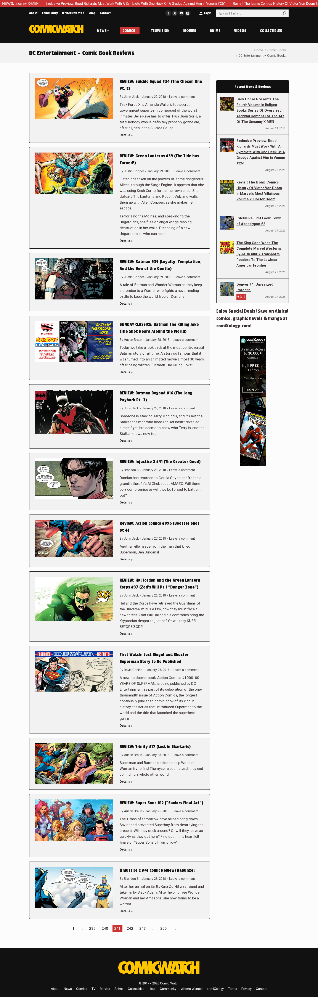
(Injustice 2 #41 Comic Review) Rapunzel (157, 870)
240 (105, 928)
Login (207, 13)
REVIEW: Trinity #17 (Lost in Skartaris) (155, 746)
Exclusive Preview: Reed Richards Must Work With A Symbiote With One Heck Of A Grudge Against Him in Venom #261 (260, 152)
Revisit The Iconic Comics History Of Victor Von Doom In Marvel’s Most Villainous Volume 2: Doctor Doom (259, 190)
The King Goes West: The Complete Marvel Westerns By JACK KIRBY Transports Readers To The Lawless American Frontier (259, 254)
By (129, 97)
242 (130, 928)
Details (125, 135)
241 (117, 928)
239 (92, 928)
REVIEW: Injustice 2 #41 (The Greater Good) (160, 461)
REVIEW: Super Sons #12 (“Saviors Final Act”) (161, 803)
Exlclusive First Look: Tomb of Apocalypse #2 (258, 221)
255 (163, 928)
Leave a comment (182, 97)
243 (142, 928)
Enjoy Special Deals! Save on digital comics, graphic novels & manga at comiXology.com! (252, 318)
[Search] (284, 13)
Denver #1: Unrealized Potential (254, 287)
